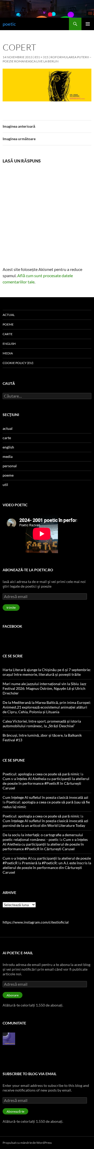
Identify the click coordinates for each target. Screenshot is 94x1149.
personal (10, 466)
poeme (8, 324)
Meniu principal (87, 24)
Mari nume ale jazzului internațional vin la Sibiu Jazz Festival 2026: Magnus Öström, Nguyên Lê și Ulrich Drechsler (44, 688)
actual (9, 315)
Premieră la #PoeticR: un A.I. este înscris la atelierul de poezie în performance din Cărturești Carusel (47, 867)
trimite (11, 607)
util (5, 484)
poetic (9, 24)
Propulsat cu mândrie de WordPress (27, 1143)
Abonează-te (15, 1111)
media (8, 353)
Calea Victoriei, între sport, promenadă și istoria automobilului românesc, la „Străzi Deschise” (42, 723)
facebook (12, 626)
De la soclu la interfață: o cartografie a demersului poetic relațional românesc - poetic (43, 837)
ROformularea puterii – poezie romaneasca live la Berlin (47, 59)
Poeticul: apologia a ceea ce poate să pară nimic (41, 774)
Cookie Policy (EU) (18, 363)
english (9, 344)
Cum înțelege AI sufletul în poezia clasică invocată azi (45, 797)
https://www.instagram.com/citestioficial (36, 922)
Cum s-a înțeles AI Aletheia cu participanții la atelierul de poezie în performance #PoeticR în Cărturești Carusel (46, 783)
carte (8, 334)
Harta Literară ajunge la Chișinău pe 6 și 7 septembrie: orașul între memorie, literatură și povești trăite (47, 672)
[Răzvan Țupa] (9, 1038)
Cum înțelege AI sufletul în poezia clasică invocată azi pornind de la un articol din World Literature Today (45, 823)
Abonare (13, 995)
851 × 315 (41, 57)
